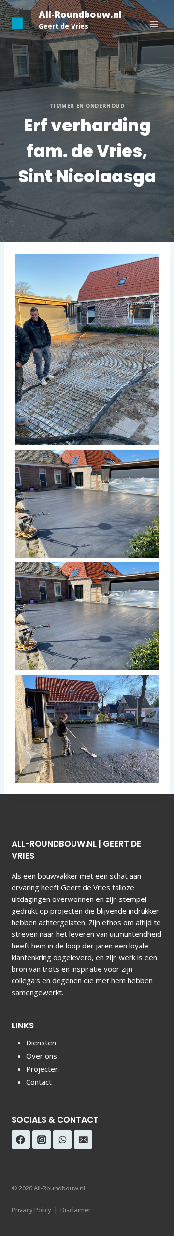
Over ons (41, 1055)
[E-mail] (83, 1139)
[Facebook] (21, 1139)
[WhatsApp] (62, 1139)
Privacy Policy (31, 1209)
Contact (39, 1082)
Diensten (41, 1042)
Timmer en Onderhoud (87, 105)
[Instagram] (41, 1139)
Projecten (42, 1069)
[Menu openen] (153, 24)
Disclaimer (75, 1209)
